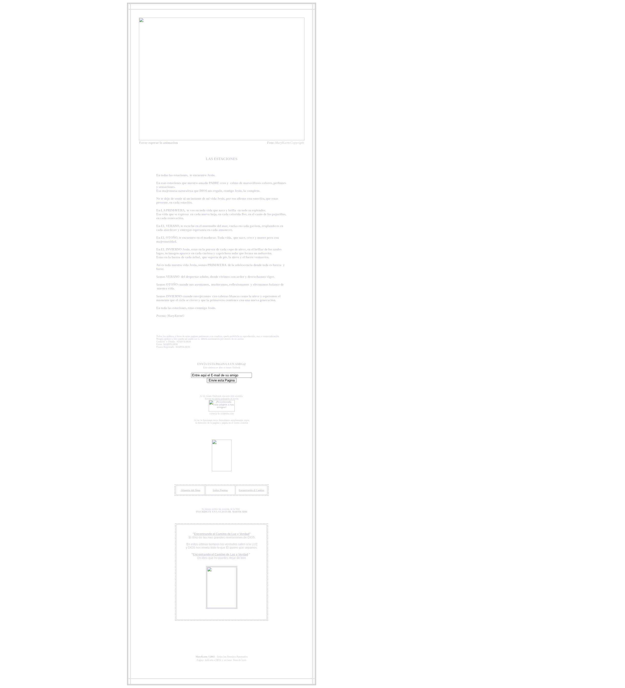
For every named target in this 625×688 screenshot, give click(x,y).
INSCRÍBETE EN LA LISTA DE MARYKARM (221, 511)
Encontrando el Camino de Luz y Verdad (221, 534)
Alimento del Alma (190, 490)
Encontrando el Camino (251, 490)
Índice (216, 490)
